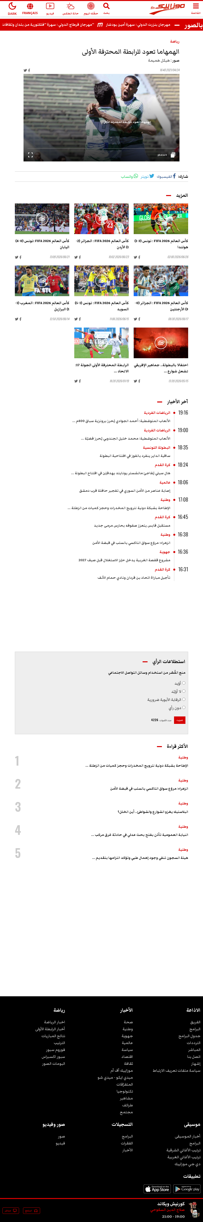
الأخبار (127, 1150)
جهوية (164, 552)
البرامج (195, 1029)
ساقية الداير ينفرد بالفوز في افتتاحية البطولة (135, 456)
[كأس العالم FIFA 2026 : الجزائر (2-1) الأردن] (101, 218)
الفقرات (127, 1143)
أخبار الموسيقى (188, 1136)
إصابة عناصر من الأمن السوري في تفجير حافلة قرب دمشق (124, 490)
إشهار (196, 1063)
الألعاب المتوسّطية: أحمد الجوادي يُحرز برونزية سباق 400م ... (121, 421)
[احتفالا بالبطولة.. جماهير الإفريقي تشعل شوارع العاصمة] (161, 343)
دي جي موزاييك (188, 1164)
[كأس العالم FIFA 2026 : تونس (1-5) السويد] (101, 281)
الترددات (194, 1043)
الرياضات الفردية (157, 413)
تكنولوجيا (125, 1091)
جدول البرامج (189, 1036)
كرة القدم (162, 465)
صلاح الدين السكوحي (167, 1210)
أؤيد (178, 683)
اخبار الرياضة (54, 1022)
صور (61, 1136)
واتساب (127, 176)
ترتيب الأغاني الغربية (184, 1157)
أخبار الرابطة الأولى (50, 1029)
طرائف (127, 1105)
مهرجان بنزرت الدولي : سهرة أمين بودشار (149, 24)
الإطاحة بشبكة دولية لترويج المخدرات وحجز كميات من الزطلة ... (119, 508)
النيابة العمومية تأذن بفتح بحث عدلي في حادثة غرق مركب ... (139, 835)
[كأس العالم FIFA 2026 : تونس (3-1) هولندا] (161, 218)
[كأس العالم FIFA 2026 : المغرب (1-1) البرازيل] (42, 281)
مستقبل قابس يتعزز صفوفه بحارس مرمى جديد (132, 525)
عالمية (164, 482)
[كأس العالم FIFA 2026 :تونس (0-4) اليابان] (42, 218)
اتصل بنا (194, 1057)
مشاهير (126, 1098)
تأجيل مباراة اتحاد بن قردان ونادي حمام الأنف (134, 577)
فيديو (60, 1143)
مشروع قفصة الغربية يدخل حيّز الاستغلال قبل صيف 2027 (124, 560)
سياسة (127, 1050)
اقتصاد (127, 1057)
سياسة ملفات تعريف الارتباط (177, 1070)
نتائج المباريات (53, 1036)
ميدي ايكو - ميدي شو (115, 1077)
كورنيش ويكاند (171, 1203)
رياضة (174, 41)
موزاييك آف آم (121, 1070)
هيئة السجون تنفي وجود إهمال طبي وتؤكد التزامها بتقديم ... (140, 858)
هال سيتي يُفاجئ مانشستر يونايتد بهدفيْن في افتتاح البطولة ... (120, 473)
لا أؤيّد (176, 691)
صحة (128, 1022)
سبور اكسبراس (53, 1057)
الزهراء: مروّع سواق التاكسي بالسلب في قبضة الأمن (131, 543)
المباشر (194, 1050)
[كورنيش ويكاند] (195, 1217)
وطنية (165, 500)
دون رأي (175, 708)
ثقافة (128, 1063)
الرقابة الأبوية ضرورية (164, 700)
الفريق (195, 1022)
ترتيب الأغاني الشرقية (183, 1150)
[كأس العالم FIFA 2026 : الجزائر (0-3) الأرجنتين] (161, 281)
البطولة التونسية (156, 447)
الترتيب (59, 1043)
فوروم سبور (55, 1050)
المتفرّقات (124, 1084)
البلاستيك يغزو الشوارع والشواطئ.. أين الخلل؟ (153, 812)
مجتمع (126, 1112)
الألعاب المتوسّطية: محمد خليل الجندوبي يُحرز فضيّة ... (125, 438)
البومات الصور (53, 1063)
